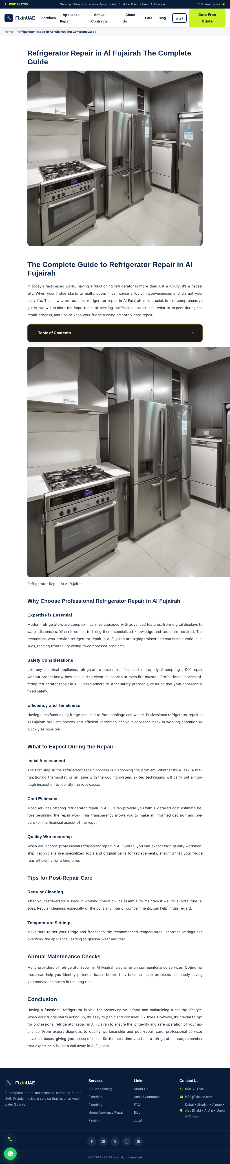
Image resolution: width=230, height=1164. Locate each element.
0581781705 (18, 4)
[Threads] (126, 1141)
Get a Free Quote (207, 17)
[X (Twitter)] (115, 1141)
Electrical (95, 1097)
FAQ (148, 18)
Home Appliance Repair (106, 1112)
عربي (179, 18)
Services (48, 18)
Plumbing (95, 1104)
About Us (129, 18)
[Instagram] (103, 1141)
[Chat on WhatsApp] (10, 1153)
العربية (138, 1120)
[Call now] (10, 1139)
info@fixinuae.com (199, 1097)
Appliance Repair (70, 18)
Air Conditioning (100, 1089)
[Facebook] (91, 1141)
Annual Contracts (99, 18)
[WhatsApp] (138, 1141)
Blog (162, 18)
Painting (94, 1120)
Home (8, 31)
